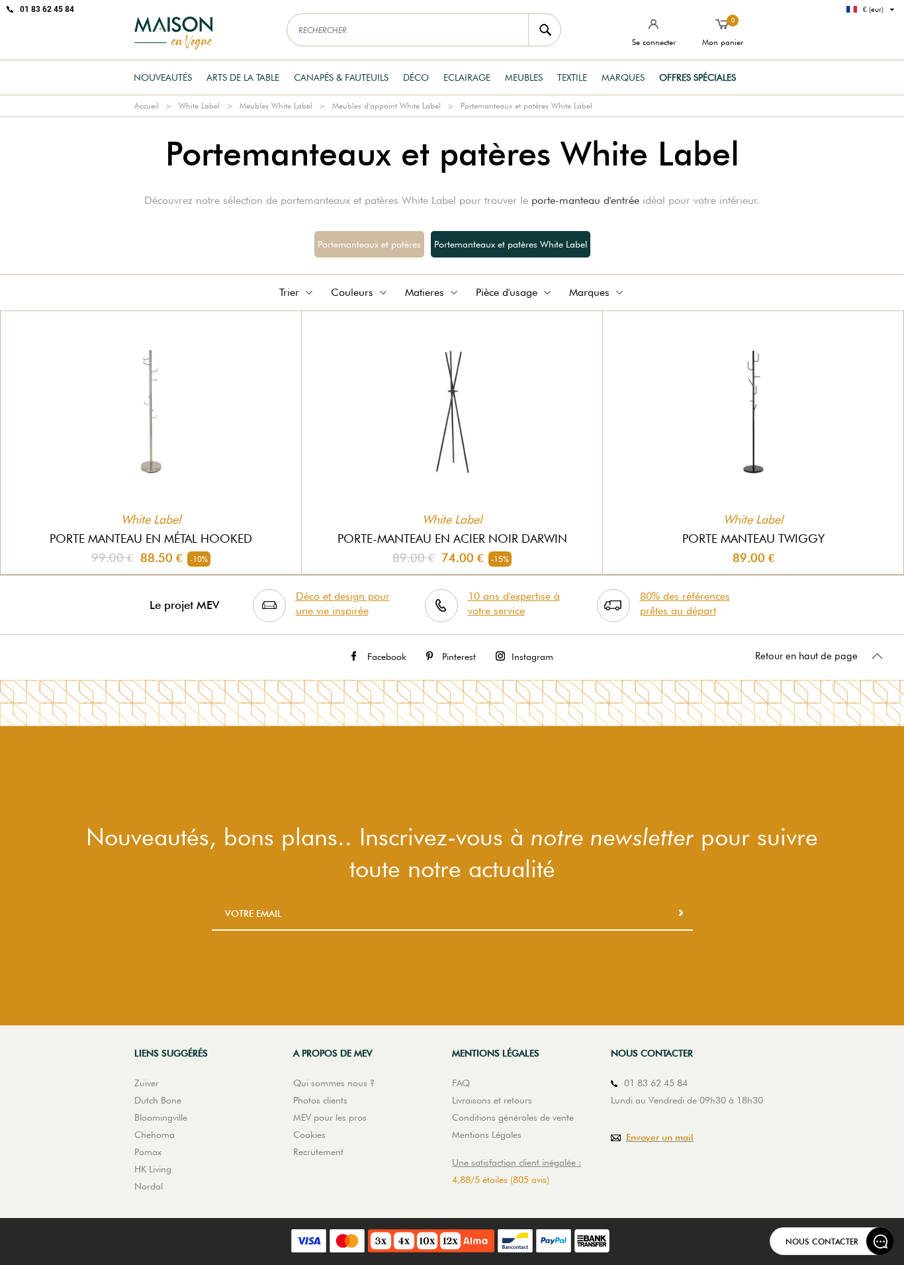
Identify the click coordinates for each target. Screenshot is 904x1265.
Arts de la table (242, 77)
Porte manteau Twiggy (753, 538)
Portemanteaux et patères (369, 244)
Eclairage (466, 77)
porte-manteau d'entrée (585, 200)
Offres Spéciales (697, 77)
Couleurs (352, 292)
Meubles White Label (276, 106)
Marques (623, 77)
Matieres (424, 292)
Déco (416, 77)
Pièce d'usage (506, 292)
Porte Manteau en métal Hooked (151, 538)
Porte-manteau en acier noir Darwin (452, 538)
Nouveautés (163, 77)
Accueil (146, 106)
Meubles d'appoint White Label (386, 106)
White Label (199, 106)
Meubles (524, 77)
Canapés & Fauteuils (341, 77)
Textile (572, 77)
